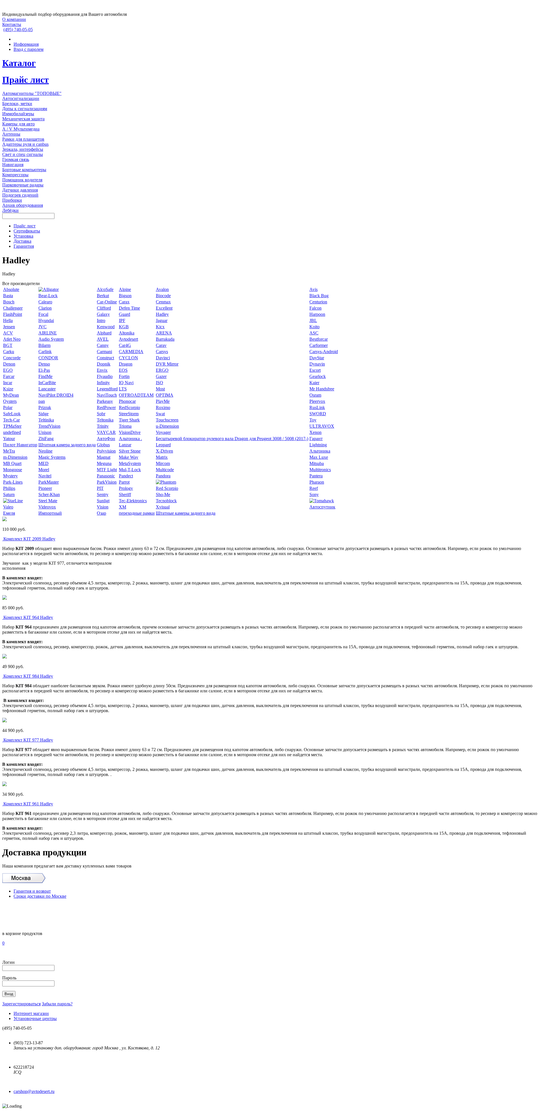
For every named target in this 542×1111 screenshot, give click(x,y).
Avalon (162, 289)
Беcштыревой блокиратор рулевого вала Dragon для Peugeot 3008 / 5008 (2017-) (232, 438)
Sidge (43, 413)
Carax (124, 301)
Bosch (8, 301)
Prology (126, 488)
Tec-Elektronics (133, 500)
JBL (313, 320)
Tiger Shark (129, 420)
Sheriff (125, 494)
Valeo (8, 507)
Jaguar (161, 320)
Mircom (163, 463)
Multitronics (320, 469)
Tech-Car (11, 420)
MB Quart (12, 463)
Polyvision (106, 451)
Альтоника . (130, 438)
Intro (101, 320)
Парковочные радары (22, 184)
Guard (124, 314)
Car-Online (107, 301)
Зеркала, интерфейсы (22, 149)
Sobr (101, 413)
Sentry (102, 494)
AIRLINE (47, 333)
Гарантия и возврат (32, 891)
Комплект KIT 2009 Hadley (29, 538)
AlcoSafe (105, 289)
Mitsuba (316, 463)
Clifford (104, 308)
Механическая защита (23, 118)
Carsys (162, 351)
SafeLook (12, 413)
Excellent (164, 308)
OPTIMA (164, 395)
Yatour (9, 438)
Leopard (163, 444)
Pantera (316, 475)
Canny (103, 345)
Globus (103, 444)
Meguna (104, 463)
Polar (7, 407)
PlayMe (163, 401)
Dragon (125, 364)
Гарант (316, 438)
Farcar (8, 376)
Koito (314, 326)
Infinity (103, 382)
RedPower (106, 407)
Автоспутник (322, 507)
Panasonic (106, 475)
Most (160, 388)
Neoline (45, 451)
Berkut (103, 295)
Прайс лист (25, 80)
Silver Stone (130, 451)
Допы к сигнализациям (24, 108)
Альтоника (319, 451)
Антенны (11, 134)
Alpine (125, 289)
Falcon (315, 308)
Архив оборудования (22, 205)
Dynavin (317, 364)
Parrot (124, 482)
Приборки (12, 200)
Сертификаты (27, 231)
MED (43, 463)
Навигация (12, 164)
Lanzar (125, 444)
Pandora (163, 475)
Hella (8, 320)
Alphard (104, 333)
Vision (102, 507)
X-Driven (164, 451)
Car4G (125, 345)
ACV (8, 333)
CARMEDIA (131, 351)
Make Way (128, 457)
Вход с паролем (28, 49)
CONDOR (48, 357)
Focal (43, 314)
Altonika (126, 333)
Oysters (10, 401)
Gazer (161, 376)
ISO (159, 382)
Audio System (51, 339)
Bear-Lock (48, 295)
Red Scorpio (167, 488)
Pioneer (45, 488)
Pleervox (317, 401)
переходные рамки (137, 513)
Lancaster (47, 388)
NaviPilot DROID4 (55, 395)
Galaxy (103, 314)
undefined (12, 432)
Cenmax (163, 301)
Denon (9, 364)
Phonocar (127, 401)
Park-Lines (13, 482)
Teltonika (105, 420)
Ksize (8, 388)
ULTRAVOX (321, 426)
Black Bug (319, 295)
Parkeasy (105, 401)
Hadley (162, 314)
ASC (313, 333)
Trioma (125, 426)
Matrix (162, 457)
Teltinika (46, 420)
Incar (7, 382)
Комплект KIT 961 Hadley (28, 803)
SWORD (317, 413)
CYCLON (128, 357)
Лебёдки (10, 210)
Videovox (47, 507)
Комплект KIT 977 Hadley (28, 740)
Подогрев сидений (20, 195)
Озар (101, 513)
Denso (44, 364)
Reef (313, 488)
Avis (313, 289)
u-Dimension (167, 426)
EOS (123, 370)
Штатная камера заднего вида (67, 444)
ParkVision (107, 482)
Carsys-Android (323, 351)
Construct (105, 357)
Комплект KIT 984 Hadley (28, 676)
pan (41, 401)
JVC (42, 326)
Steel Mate (47, 500)
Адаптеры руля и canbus (25, 144)
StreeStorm (129, 413)
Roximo (163, 407)
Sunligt (103, 500)
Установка (23, 236)
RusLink (317, 407)
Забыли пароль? (57, 1003)
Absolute (11, 289)
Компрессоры (15, 174)
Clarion (45, 308)
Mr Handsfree (321, 388)
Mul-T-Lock (130, 469)
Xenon (315, 432)
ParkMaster (48, 482)
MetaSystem (130, 463)
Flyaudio (105, 376)
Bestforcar (318, 339)
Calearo (45, 301)
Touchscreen (167, 420)
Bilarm (44, 345)
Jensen (9, 326)
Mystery (10, 475)
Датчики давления (20, 190)
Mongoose (12, 469)
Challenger (13, 308)
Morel (43, 469)
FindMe (45, 376)
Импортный (50, 513)
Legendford (107, 388)
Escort (315, 370)
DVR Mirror (167, 364)
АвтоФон (106, 438)
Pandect (126, 475)
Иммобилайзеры (18, 113)
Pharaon (316, 482)
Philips (9, 488)
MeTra (9, 451)
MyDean (11, 395)
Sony (314, 494)
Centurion (318, 301)
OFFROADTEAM (136, 395)
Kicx (160, 326)
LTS (123, 388)
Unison (44, 432)
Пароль (9, 977)
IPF (122, 320)
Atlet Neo (12, 339)
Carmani (104, 351)
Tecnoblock (166, 500)
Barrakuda (165, 339)
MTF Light (107, 469)
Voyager (163, 432)
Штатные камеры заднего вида (185, 513)
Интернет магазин (31, 1013)
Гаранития (24, 246)
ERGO (162, 370)
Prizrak (44, 407)
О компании (14, 19)
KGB (124, 326)
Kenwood (106, 326)
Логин (8, 962)
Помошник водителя (22, 179)
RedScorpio (129, 407)
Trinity (103, 426)
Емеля (9, 513)
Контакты (11, 24)
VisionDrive (130, 432)
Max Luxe (318, 457)
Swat (160, 413)
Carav (161, 345)
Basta (8, 295)
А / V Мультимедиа (21, 129)
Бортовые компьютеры (24, 169)
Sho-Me (163, 494)
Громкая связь (15, 159)
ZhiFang (46, 438)
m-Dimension (15, 457)
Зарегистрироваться (21, 1003)
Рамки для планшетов (23, 139)
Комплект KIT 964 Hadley (28, 617)
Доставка (22, 241)
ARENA (164, 333)
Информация (26, 44)
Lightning (318, 444)
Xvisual (163, 507)
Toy (312, 420)
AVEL (103, 339)
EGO (8, 370)
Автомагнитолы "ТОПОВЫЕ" (32, 93)
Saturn (9, 494)
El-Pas (44, 370)
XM (122, 507)
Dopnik (103, 364)
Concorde (12, 357)
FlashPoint (12, 314)
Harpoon (317, 314)
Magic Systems (51, 457)
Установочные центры (35, 1018)
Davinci (163, 357)
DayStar (316, 357)
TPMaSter (12, 426)
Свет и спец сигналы (22, 154)
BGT (7, 345)
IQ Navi (126, 382)
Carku (8, 351)
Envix (102, 370)
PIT (100, 488)
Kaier (314, 382)
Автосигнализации (20, 98)
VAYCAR (106, 432)
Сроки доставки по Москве (40, 896)
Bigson (125, 295)
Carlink (45, 351)
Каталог (19, 63)
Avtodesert (128, 339)
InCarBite (47, 382)
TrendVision (49, 426)
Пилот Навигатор (20, 444)
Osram (315, 395)
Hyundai (46, 320)
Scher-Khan (49, 494)
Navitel (44, 475)
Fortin (124, 376)
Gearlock (317, 376)
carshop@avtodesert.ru (34, 1091)
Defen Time (129, 308)
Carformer (318, 345)
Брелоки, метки (17, 103)
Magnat (103, 457)
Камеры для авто (18, 123)
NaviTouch (107, 395)
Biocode (163, 295)
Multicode (165, 469)
